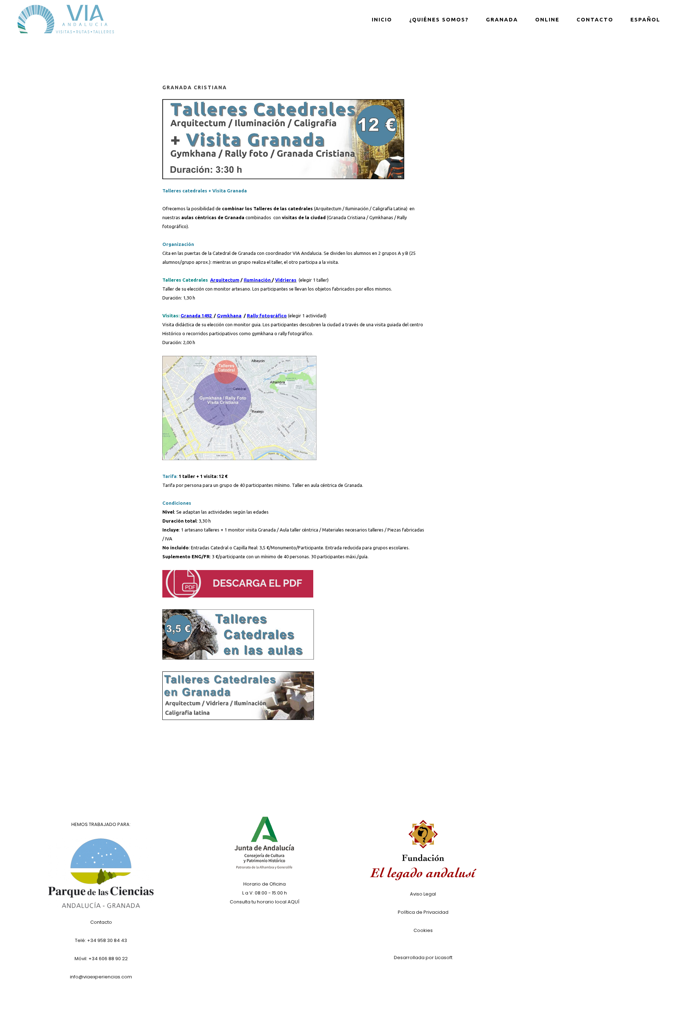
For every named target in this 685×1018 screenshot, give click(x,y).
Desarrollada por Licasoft (423, 957)
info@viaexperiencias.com (101, 976)
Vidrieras (285, 279)
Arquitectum (328, 208)
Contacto (101, 922)
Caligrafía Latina (389, 208)
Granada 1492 (197, 315)
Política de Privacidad (423, 912)
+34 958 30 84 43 (107, 940)
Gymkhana (229, 315)
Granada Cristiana (346, 217)
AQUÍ (293, 901)
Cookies (423, 930)
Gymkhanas (381, 217)
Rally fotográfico (267, 315)
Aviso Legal (423, 894)
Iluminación (357, 208)
